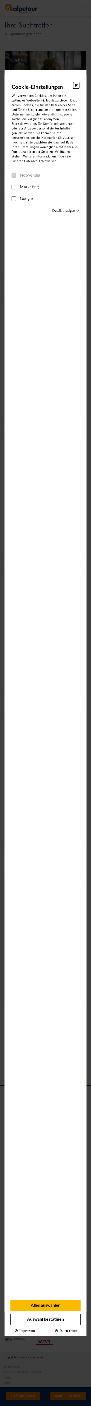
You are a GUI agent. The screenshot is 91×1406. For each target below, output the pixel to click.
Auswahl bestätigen (45, 1319)
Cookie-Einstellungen (37, 87)
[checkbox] (14, 175)
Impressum (26, 1330)
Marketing (29, 187)
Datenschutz (67, 1330)
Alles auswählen (45, 1305)
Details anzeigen (63, 211)
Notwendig (30, 175)
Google (26, 199)
